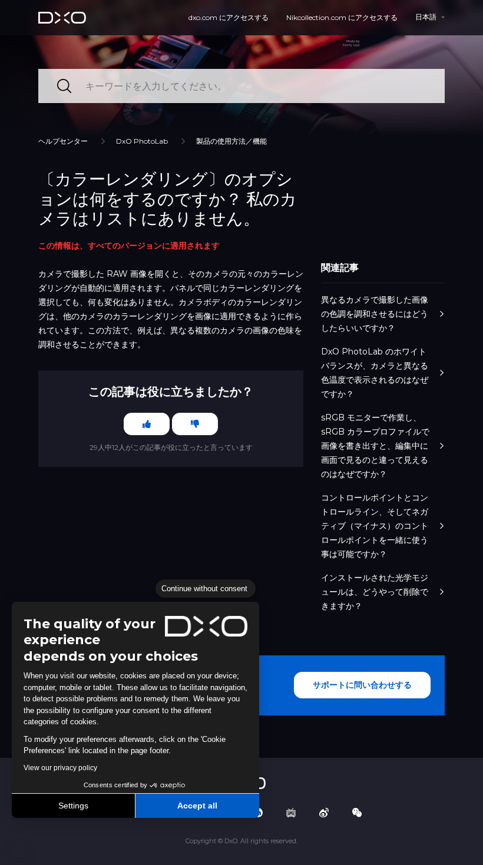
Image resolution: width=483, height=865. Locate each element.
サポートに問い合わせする (362, 685)
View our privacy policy (60, 768)
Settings (73, 805)
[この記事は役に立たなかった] (195, 424)
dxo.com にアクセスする (228, 17)
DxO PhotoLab (142, 141)
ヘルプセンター (63, 141)
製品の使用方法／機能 (231, 141)
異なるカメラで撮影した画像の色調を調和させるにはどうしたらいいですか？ (374, 313)
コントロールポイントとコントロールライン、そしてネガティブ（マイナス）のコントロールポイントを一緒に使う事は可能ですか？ (374, 525)
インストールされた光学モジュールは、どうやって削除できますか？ (374, 591)
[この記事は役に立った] (147, 424)
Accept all (197, 805)
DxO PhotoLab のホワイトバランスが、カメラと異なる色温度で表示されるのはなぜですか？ (374, 372)
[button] (18, 852)
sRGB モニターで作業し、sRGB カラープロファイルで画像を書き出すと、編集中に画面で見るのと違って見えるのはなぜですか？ (375, 445)
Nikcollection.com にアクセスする (342, 17)
